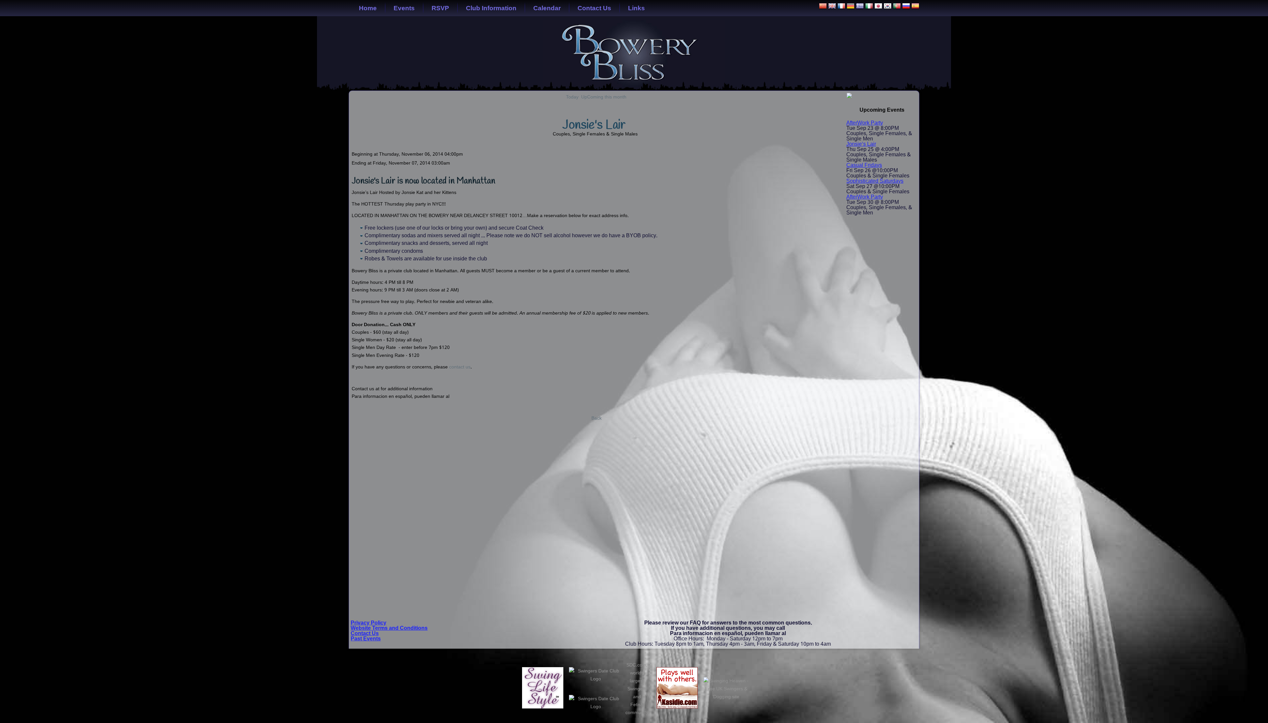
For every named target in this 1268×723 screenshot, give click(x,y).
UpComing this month (603, 97)
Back (596, 418)
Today (572, 97)
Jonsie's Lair (861, 144)
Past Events (366, 638)
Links (636, 8)
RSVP (440, 8)
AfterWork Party (864, 123)
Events (404, 8)
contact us (460, 367)
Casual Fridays (864, 165)
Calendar (547, 8)
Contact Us (594, 8)
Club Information (491, 8)
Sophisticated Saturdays (874, 181)
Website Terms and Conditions (389, 628)
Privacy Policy (368, 623)
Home (368, 8)
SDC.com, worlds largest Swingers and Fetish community (636, 689)
